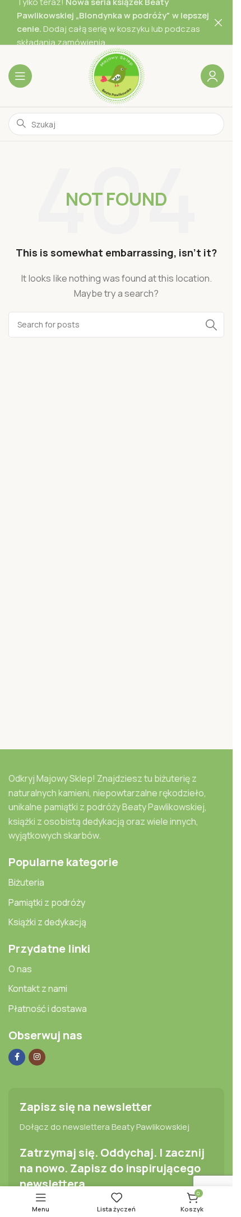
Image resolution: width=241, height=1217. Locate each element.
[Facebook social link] (16, 1057)
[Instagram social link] (37, 1057)
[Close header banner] (219, 22)
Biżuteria (26, 882)
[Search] (211, 324)
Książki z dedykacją (47, 922)
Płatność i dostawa (47, 1008)
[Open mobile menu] (20, 76)
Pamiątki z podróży (46, 902)
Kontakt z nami (37, 988)
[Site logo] (117, 75)
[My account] (212, 76)
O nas (20, 969)
